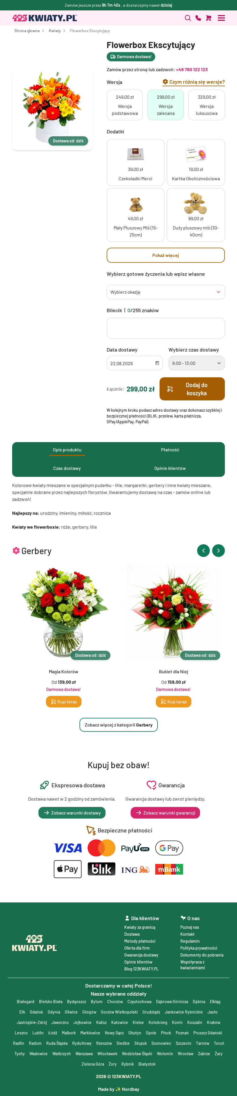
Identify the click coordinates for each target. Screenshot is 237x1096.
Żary (219, 1053)
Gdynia (54, 1011)
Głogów (89, 1011)
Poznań (182, 1032)
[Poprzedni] (203, 550)
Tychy (19, 1053)
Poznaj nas (189, 927)
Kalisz (101, 1022)
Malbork (69, 1032)
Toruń (219, 1043)
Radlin (18, 1043)
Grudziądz (151, 1011)
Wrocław (185, 1053)
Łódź (52, 1032)
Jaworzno (60, 1022)
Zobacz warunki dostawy (76, 812)
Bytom (97, 1001)
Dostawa (132, 934)
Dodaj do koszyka (197, 388)
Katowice (119, 1022)
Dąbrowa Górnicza (172, 1001)
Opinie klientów (138, 961)
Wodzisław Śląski (137, 1053)
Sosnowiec (161, 1043)
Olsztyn (134, 1032)
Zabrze (204, 1053)
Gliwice (71, 1011)
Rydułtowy (82, 1043)
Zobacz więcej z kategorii (119, 724)
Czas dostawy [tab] (67, 468)
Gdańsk (36, 1011)
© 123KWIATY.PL (118, 1076)
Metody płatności (139, 941)
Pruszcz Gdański (207, 1032)
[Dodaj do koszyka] (208, 18)
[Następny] (218, 550)
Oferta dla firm (137, 948)
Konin (177, 1022)
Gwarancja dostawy (141, 954)
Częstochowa (139, 1001)
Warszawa (84, 1053)
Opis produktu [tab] (67, 449)
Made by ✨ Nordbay (118, 1089)
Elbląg (215, 1001)
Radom (35, 1043)
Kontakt (187, 934)
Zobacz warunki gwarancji (169, 812)
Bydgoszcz (76, 1001)
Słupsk (140, 1043)
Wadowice (38, 1053)
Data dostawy (122, 349)
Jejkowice (82, 1022)
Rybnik (127, 1064)
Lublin (38, 1032)
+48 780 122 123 (192, 69)
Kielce (138, 1022)
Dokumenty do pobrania (201, 954)
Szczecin (183, 1043)
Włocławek (107, 1053)
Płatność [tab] (170, 449)
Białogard (25, 1001)
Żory (113, 1064)
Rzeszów (104, 1043)
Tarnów (202, 1043)
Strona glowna (27, 30)
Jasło (213, 1011)
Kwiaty (55, 30)
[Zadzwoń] (187, 18)
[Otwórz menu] (221, 18)
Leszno (21, 1032)
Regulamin (190, 941)
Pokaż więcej (165, 255)
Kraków (213, 1022)
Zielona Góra (93, 1064)
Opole (151, 1032)
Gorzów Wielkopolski (119, 1011)
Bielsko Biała (50, 1001)
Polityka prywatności (198, 948)
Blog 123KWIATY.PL (141, 968)
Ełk (22, 1011)
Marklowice (90, 1032)
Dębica (199, 1001)
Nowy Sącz (114, 1032)
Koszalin (194, 1022)
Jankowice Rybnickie (184, 1011)
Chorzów (115, 1001)
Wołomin (165, 1053)
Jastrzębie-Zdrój (32, 1022)
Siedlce (123, 1043)
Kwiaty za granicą (139, 927)
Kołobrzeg (158, 1022)
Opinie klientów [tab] (170, 468)
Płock (166, 1032)
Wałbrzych (61, 1053)
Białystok (146, 1064)
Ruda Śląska (57, 1043)
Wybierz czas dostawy (194, 349)
